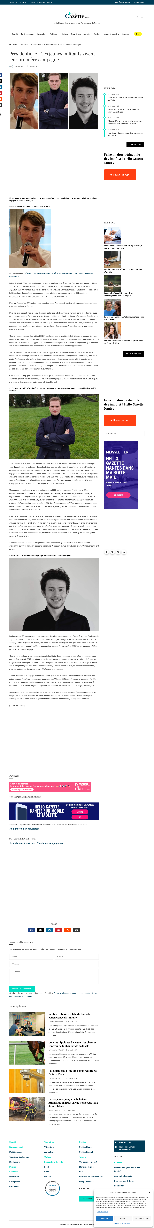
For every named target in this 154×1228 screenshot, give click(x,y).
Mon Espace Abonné (122, 2)
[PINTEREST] (58, 930)
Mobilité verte (15, 1152)
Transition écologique (19, 1157)
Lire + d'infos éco (133, 354)
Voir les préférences (141, 1218)
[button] (149, 1192)
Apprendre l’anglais (123, 1176)
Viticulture (49, 1147)
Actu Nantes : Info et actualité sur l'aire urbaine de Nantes (77, 23)
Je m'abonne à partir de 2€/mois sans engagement (36, 843)
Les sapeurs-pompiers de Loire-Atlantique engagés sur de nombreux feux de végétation (73, 1102)
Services (118, 1163)
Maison (47, 1177)
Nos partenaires (86, 1182)
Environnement (16, 1147)
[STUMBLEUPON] (67, 930)
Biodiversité (14, 1162)
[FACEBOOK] (31, 930)
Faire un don (121, 175)
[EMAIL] (76, 930)
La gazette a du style (53, 1162)
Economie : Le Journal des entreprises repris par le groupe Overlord (123, 246)
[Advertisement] (54, 163)
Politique (13, 1167)
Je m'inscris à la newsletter (24, 828)
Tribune (82, 1157)
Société (12, 1142)
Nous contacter (138, 2)
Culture (47, 1157)
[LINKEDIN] (49, 930)
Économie (13, 1172)
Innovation (14, 1177)
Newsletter (119, 1186)
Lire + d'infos (135, 144)
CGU (81, 1172)
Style (46, 1172)
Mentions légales (86, 1167)
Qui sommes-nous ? (88, 1162)
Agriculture (49, 1152)
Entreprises (14, 1182)
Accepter (104, 1218)
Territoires (49, 1142)
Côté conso (14, 1187)
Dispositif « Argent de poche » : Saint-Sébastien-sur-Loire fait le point (125, 122)
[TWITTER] (40, 930)
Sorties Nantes (85, 1147)
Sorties (82, 1142)
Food (46, 1167)
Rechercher (84, 1188)
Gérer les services (102, 1212)
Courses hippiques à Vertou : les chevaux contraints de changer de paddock (72, 1044)
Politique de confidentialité (122, 1223)
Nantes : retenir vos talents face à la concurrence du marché (69, 1015)
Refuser (123, 1218)
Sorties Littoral (86, 1152)
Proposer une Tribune (124, 1181)
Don (138, 34)
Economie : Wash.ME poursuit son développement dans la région (119, 294)
